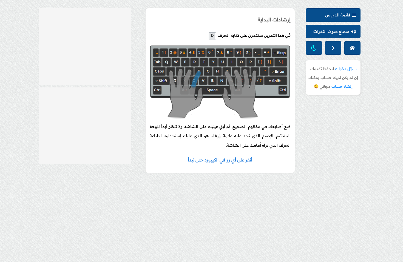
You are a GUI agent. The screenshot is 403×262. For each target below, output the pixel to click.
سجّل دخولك (346, 68)
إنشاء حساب (342, 86)
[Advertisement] (85, 46)
